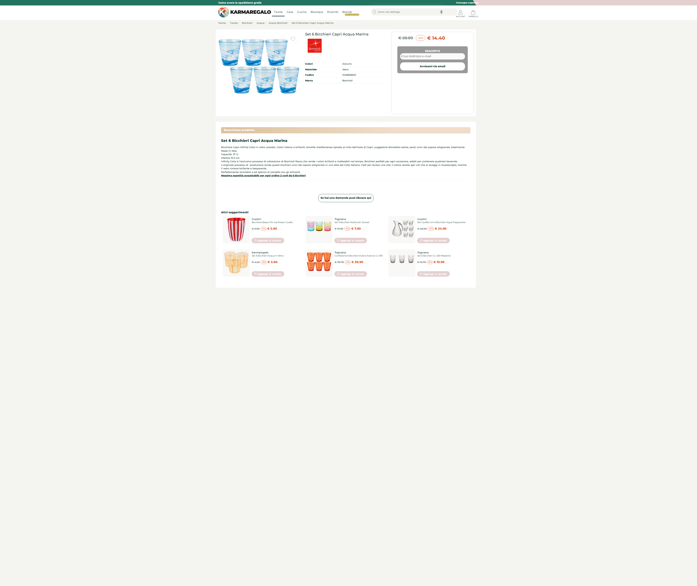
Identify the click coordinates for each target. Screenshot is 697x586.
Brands (348, 13)
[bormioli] (345, 46)
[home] (243, 12)
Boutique (317, 12)
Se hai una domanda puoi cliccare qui (346, 197)
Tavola (278, 12)
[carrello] (473, 10)
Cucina (302, 12)
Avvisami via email (432, 66)
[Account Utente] (460, 10)
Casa (290, 12)
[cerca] (375, 12)
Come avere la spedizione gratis (240, 2)
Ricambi (332, 12)
